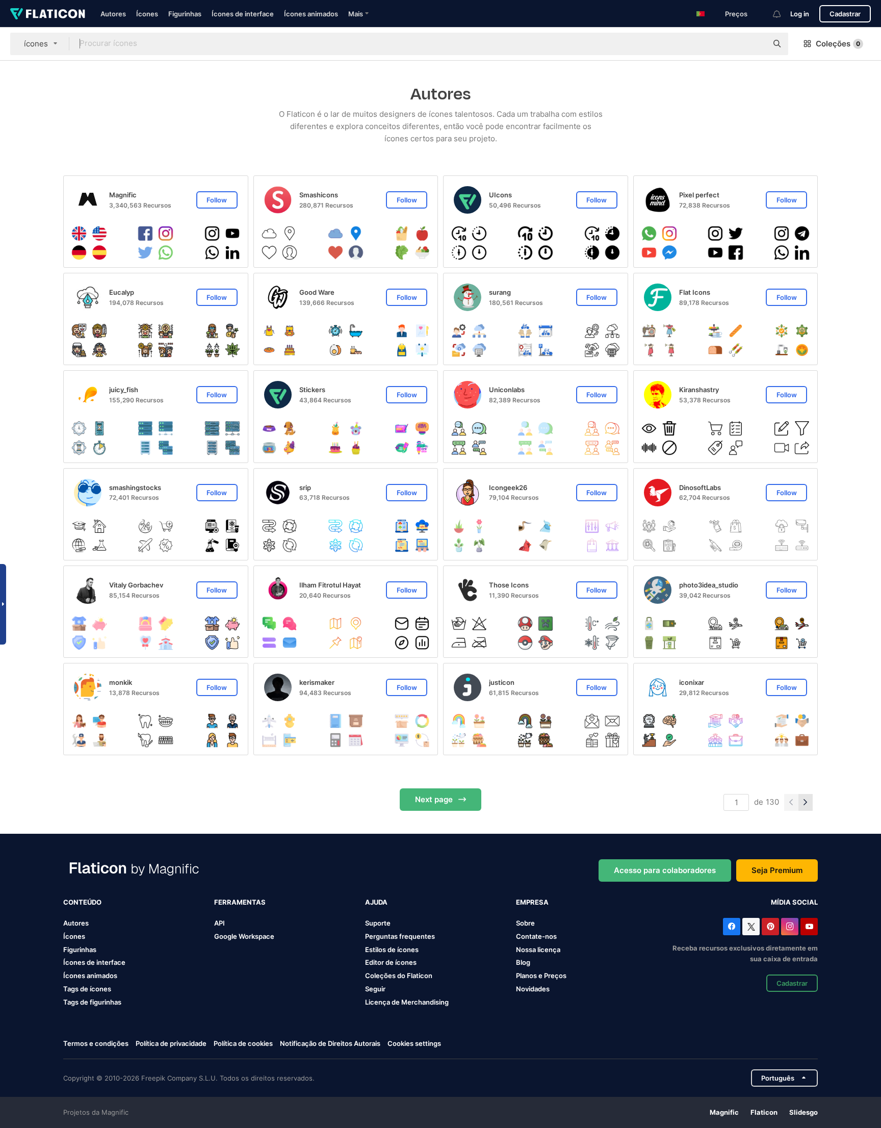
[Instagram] (789, 926)
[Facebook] (731, 926)
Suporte (378, 923)
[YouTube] (809, 926)
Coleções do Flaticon (398, 975)
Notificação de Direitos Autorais (330, 1043)
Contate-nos (536, 936)
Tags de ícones (87, 989)
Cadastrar (845, 14)
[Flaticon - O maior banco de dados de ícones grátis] (47, 13)
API (219, 923)
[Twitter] (751, 926)
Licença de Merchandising (407, 1002)
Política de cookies (243, 1043)
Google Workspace (244, 936)
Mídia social (794, 902)
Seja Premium (777, 870)
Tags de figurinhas (92, 1002)
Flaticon (764, 1112)
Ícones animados (311, 14)
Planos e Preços (541, 975)
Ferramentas (240, 902)
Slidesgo (803, 1112)
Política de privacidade (171, 1043)
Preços (736, 14)
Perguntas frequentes (400, 936)
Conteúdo (82, 902)
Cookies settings (414, 1043)
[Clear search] (754, 44)
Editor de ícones (391, 962)
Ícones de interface (243, 14)
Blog (523, 962)
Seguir (375, 989)
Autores (113, 14)
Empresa (532, 902)
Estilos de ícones (392, 949)
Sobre (525, 923)
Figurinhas (184, 14)
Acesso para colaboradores (665, 870)
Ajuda (376, 902)
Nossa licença (538, 949)
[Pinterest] (770, 926)
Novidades (533, 989)
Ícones (147, 14)
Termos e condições (95, 1043)
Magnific (724, 1112)
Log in (799, 14)
